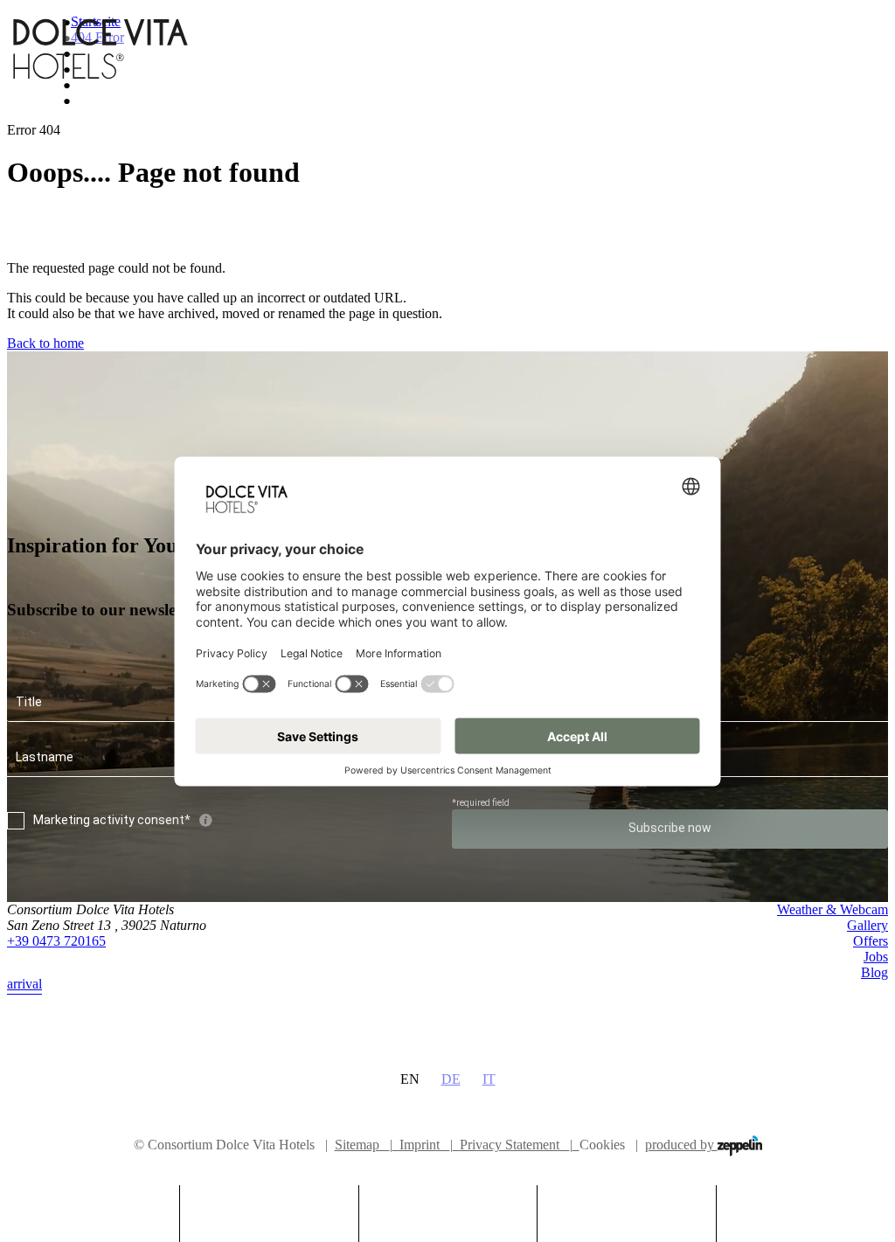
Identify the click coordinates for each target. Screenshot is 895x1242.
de (451, 1079)
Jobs (876, 956)
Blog (874, 972)
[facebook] (842, 1018)
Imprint (426, 1144)
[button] (269, 1206)
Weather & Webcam (832, 909)
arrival (24, 983)
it (489, 1079)
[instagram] (877, 1018)
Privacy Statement (516, 1144)
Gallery (867, 925)
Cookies (602, 1144)
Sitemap (363, 1144)
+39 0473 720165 (56, 940)
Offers (870, 940)
